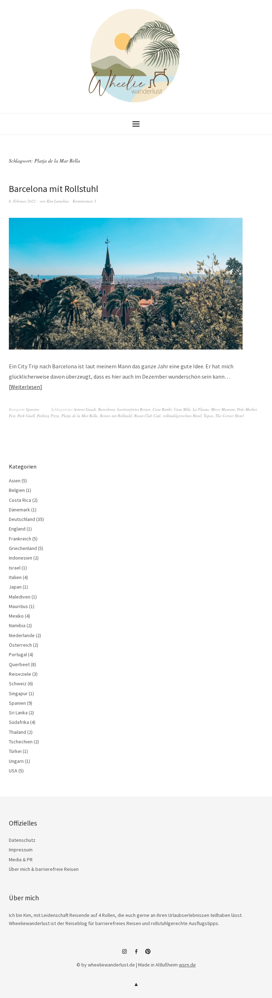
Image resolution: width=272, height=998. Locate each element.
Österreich (20, 645)
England (17, 529)
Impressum (21, 849)
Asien (15, 480)
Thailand (17, 732)
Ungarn (16, 761)
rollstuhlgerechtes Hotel (182, 415)
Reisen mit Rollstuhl (116, 415)
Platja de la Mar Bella (79, 415)
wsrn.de (187, 965)
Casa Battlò (162, 409)
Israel (15, 568)
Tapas (208, 415)
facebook (136, 954)
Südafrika (19, 722)
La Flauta (201, 409)
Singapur (18, 693)
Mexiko (16, 616)
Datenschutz (22, 840)
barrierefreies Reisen (134, 409)
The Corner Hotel (229, 415)
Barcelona (106, 409)
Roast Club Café (147, 415)
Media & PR (21, 859)
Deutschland (22, 519)
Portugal (18, 654)
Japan (15, 587)
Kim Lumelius (58, 201)
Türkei (15, 751)
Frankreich (20, 538)
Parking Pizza (48, 415)
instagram (124, 954)
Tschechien (21, 741)
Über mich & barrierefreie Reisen (44, 869)
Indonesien (20, 558)
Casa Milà (182, 409)
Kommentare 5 (84, 201)
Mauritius (18, 606)
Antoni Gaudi (85, 409)
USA (13, 770)
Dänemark (19, 509)
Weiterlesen (25, 386)
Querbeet (19, 664)
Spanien (32, 409)
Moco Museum (223, 409)
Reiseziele (20, 674)
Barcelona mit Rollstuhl (53, 188)
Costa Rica (20, 500)
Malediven (19, 597)
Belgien (17, 490)
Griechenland (23, 548)
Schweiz (18, 683)
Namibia (17, 625)
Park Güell (26, 415)
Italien (15, 577)
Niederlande (22, 635)
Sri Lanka (18, 712)
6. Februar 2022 (22, 201)
